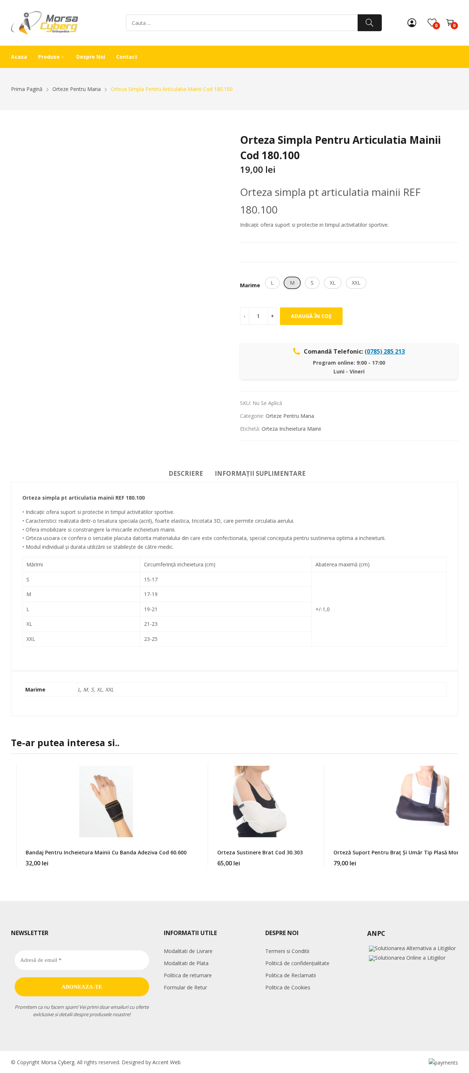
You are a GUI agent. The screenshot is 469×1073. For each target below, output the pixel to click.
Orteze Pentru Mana (290, 415)
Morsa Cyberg (57, 1062)
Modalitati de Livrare (188, 951)
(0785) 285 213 (385, 351)
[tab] (185, 474)
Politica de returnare (188, 975)
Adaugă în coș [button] (186, 858)
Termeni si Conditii (287, 951)
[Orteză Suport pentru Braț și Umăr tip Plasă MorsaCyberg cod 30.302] (422, 801)
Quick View (186, 772)
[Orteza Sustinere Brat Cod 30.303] (260, 801)
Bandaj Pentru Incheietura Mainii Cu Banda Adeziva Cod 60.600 (106, 852)
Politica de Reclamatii (290, 975)
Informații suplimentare (260, 473)
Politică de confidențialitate (297, 963)
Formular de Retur (185, 987)
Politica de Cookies (287, 987)
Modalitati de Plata (186, 963)
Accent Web (166, 1062)
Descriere (186, 473)
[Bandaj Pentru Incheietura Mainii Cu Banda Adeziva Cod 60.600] (106, 801)
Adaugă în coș (311, 316)
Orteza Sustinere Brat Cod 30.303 (260, 852)
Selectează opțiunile (302, 858)
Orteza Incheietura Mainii (291, 428)
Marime (250, 285)
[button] (272, 282)
